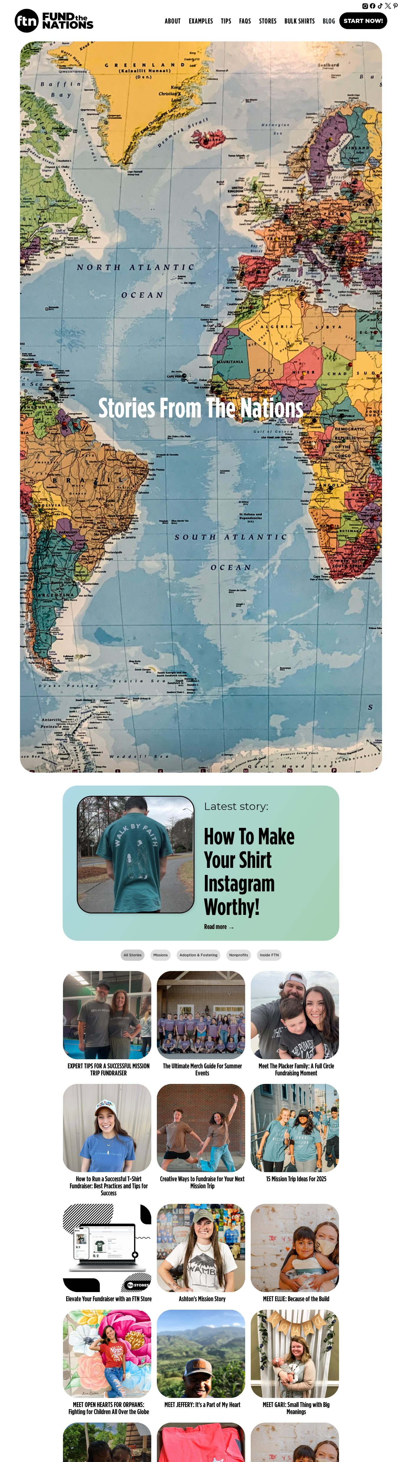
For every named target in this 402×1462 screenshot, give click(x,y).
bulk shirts (300, 21)
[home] (54, 21)
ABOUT (173, 21)
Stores (268, 21)
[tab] (132, 955)
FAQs (245, 21)
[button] (201, 20)
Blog (329, 21)
